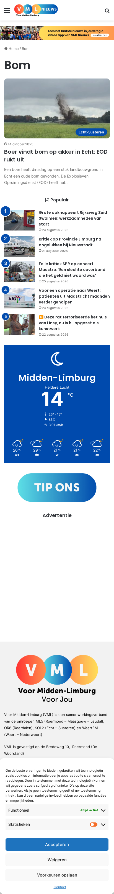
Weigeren (57, 859)
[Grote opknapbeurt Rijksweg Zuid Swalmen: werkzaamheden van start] (19, 220)
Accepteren (57, 844)
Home (13, 48)
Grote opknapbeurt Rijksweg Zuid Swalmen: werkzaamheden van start (73, 218)
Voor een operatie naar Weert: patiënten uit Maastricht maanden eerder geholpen (74, 296)
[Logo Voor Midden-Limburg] (36, 10)
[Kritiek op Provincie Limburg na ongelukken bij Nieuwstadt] (19, 246)
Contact (60, 887)
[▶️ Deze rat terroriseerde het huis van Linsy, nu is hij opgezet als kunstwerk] (19, 324)
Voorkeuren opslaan (57, 875)
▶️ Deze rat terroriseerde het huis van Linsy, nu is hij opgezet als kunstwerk (73, 322)
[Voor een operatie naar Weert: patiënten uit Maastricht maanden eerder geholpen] (19, 298)
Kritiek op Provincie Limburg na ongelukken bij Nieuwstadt (70, 242)
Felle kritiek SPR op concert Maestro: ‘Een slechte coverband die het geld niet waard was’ (72, 269)
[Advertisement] (57, 576)
